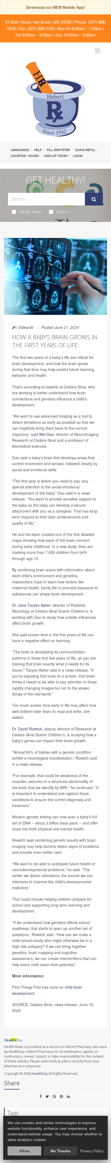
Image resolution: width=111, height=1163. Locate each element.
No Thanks (61, 1151)
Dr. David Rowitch (27, 728)
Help (38, 150)
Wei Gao (46, 434)
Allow (24, 1151)
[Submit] (94, 199)
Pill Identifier (58, 150)
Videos (62, 211)
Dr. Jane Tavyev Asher (31, 605)
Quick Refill (85, 150)
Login (77, 155)
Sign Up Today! (56, 155)
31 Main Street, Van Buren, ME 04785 (38, 22)
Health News (30, 211)
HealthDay (40, 1073)
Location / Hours (25, 155)
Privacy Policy (91, 1151)
